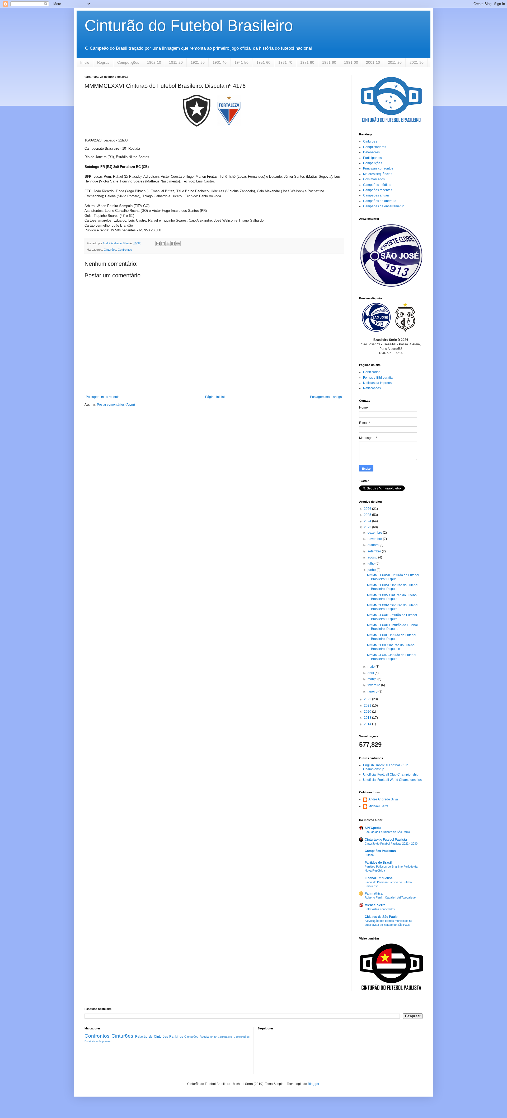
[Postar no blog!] (163, 243)
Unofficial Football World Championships (392, 780)
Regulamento (208, 1036)
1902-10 (154, 62)
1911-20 (176, 62)
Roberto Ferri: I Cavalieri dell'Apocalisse (390, 897)
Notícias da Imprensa (378, 383)
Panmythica (374, 893)
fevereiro (374, 685)
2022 (368, 699)
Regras (103, 62)
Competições (128, 62)
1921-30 (198, 62)
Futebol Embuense (379, 878)
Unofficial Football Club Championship (391, 774)
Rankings (176, 1036)
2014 (368, 724)
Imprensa (105, 1041)
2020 (368, 711)
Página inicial (215, 397)
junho (372, 570)
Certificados (371, 372)
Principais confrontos (378, 168)
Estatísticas (91, 1041)
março (372, 679)
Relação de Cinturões (151, 1036)
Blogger (313, 1084)
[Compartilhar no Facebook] (173, 243)
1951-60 (263, 62)
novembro (375, 539)
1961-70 (285, 62)
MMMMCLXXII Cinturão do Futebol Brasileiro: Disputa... (392, 617)
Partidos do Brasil (378, 862)
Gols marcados (374, 179)
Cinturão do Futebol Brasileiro (188, 25)
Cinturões (110, 249)
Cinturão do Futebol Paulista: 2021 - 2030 (391, 843)
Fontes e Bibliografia (378, 377)
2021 (368, 705)
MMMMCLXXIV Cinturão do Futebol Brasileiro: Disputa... (392, 607)
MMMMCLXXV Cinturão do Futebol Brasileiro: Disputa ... (392, 597)
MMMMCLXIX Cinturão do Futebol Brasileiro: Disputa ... (391, 657)
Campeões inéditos (377, 185)
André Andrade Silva (383, 799)
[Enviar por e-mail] (158, 243)
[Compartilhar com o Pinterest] (178, 243)
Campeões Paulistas (380, 851)
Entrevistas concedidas (380, 909)
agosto (373, 557)
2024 (368, 521)
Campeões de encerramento (383, 206)
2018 (368, 718)
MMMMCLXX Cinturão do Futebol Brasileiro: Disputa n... (391, 647)
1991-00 (351, 62)
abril (371, 673)
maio (371, 666)
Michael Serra (378, 806)
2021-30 (417, 62)
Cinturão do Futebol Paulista (386, 839)
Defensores (371, 152)
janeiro (373, 691)
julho (371, 563)
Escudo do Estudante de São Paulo (387, 831)
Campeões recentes (377, 190)
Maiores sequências (377, 174)
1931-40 (220, 62)
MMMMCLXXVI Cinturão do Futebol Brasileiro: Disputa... (392, 587)
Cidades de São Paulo (381, 917)
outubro (373, 545)
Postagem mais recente (103, 397)
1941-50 (241, 62)
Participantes (372, 158)
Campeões (191, 1036)
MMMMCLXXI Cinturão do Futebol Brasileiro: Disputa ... (391, 637)
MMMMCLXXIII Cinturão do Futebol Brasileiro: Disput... (392, 627)
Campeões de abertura (379, 201)
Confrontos (125, 249)
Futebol (369, 854)
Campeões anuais (376, 195)
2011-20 (395, 62)
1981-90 (329, 62)
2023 (368, 527)
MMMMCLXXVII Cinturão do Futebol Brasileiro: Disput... (393, 577)
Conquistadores (374, 147)
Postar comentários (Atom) (116, 404)
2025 (368, 515)
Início (84, 62)
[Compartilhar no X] (168, 243)
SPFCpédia (373, 828)
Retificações (372, 388)
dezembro (375, 532)
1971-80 (307, 62)
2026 (368, 509)
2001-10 (373, 62)
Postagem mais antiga (326, 397)
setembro (375, 551)
